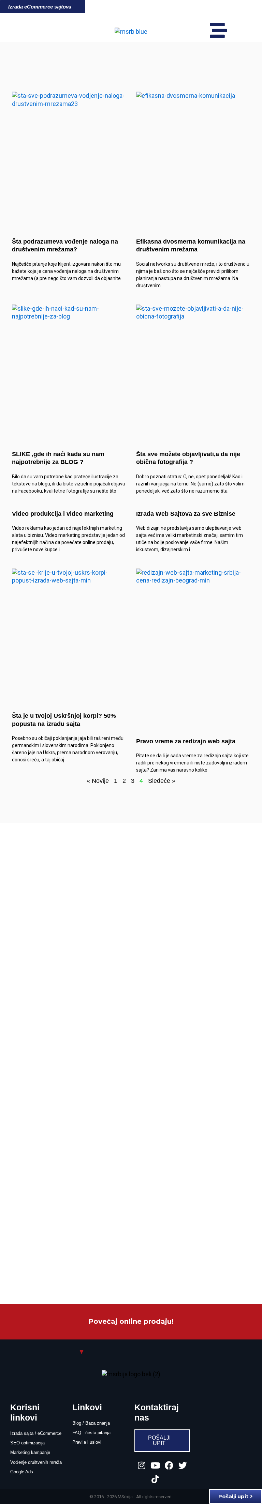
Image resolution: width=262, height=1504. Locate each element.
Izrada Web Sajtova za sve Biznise (185, 513)
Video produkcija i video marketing (63, 513)
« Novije (98, 780)
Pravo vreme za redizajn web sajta (185, 741)
